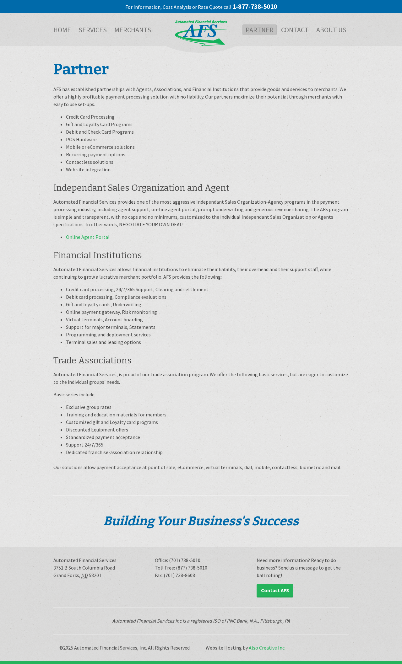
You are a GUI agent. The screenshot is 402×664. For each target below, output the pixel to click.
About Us (331, 29)
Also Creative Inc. (267, 648)
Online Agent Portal (88, 237)
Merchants (132, 29)
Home (62, 29)
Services (93, 29)
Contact (295, 29)
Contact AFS (275, 590)
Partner (260, 29)
